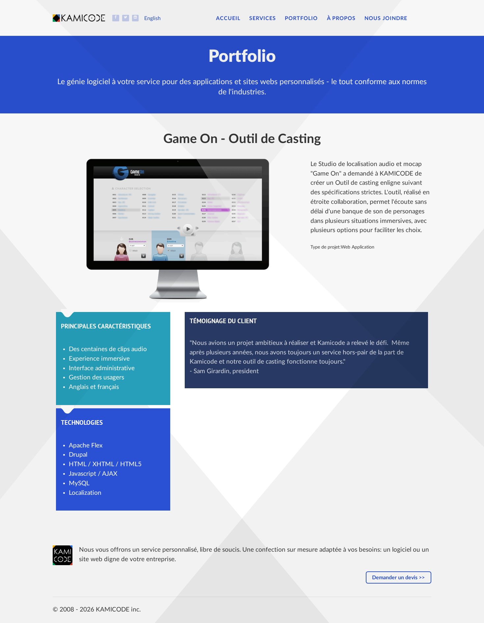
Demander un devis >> (398, 577)
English (152, 18)
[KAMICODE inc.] (82, 17)
